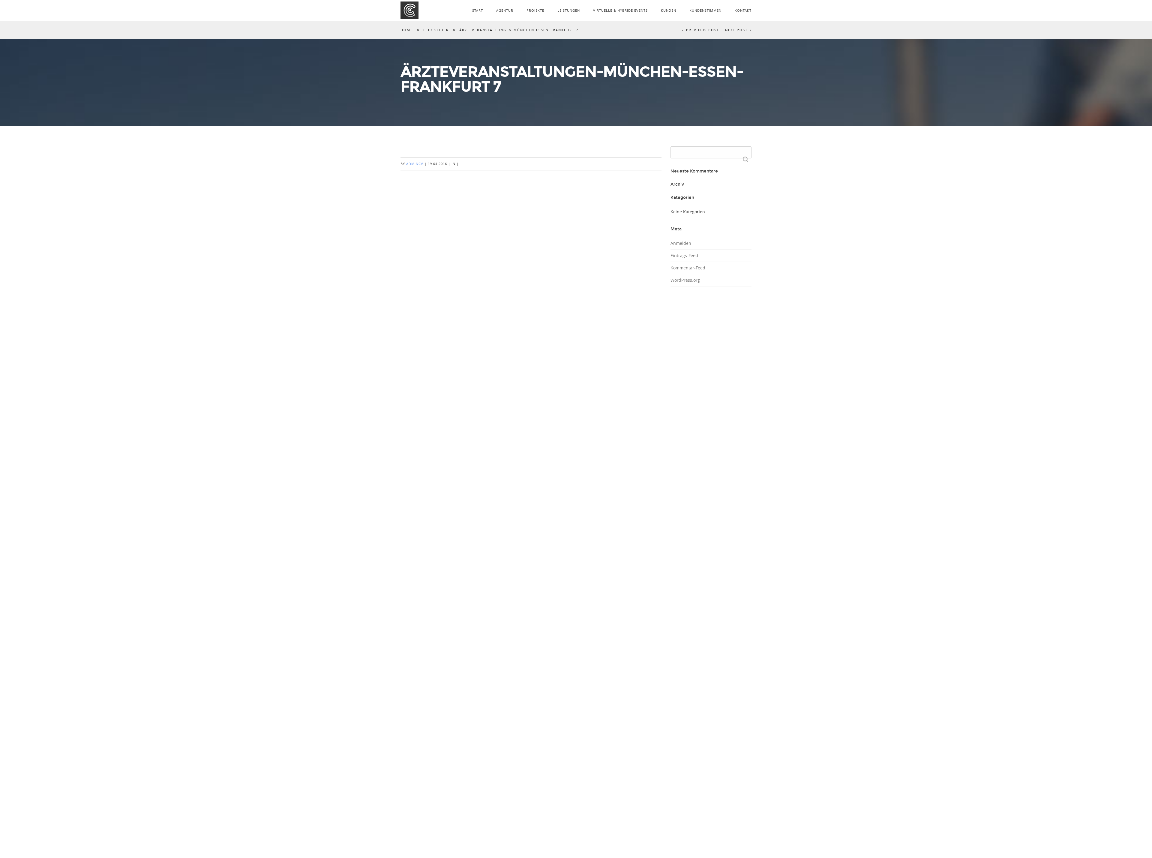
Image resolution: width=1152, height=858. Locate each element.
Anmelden (680, 243)
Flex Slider (436, 30)
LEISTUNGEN (568, 10)
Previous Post (702, 30)
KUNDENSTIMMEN (705, 10)
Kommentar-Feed (687, 268)
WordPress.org (685, 280)
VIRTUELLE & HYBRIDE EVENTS (620, 10)
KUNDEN (668, 10)
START (477, 10)
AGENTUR (504, 10)
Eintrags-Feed (684, 255)
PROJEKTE (535, 10)
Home (406, 30)
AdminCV (414, 163)
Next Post (736, 30)
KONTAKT (743, 10)
